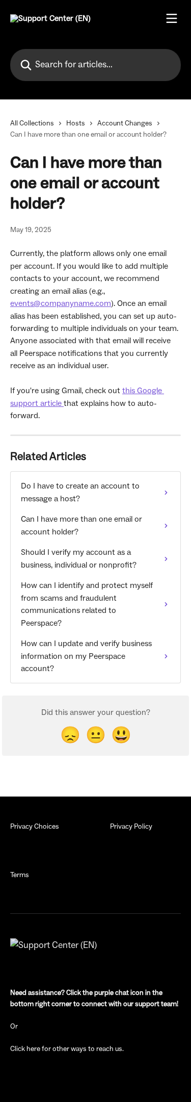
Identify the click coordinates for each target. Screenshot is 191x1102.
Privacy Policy (131, 826)
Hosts (75, 123)
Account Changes (124, 123)
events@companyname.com (60, 303)
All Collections (32, 123)
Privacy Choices (34, 826)
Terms (19, 875)
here (33, 1049)
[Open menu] (171, 18)
